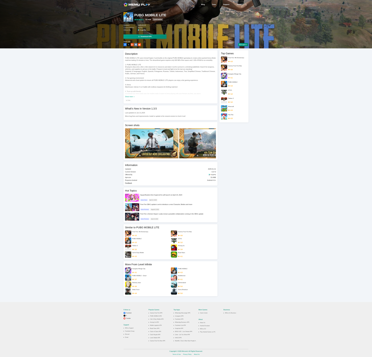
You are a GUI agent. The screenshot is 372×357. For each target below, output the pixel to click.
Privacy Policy (187, 354)
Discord (127, 334)
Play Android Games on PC (207, 332)
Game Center (204, 313)
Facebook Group (129, 331)
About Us (202, 322)
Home (239, 4)
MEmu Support (129, 328)
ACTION (148, 19)
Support (226, 4)
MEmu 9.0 (203, 329)
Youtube (128, 318)
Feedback (128, 183)
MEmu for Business (230, 313)
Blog (203, 4)
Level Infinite (157, 19)
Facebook (129, 313)
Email (126, 337)
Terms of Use (177, 354)
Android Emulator (205, 325)
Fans (214, 4)
